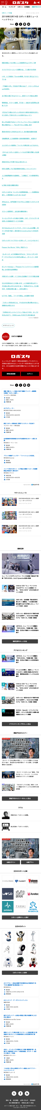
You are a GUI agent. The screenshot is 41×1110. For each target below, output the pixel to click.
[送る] (24, 24)
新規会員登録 (11, 374)
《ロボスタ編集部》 (33, 318)
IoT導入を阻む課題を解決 (10, 185)
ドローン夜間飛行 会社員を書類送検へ (15, 211)
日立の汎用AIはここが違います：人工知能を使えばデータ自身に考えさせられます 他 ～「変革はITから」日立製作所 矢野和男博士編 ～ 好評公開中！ (20, 286)
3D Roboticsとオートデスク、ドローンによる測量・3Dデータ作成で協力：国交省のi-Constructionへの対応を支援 (20, 230)
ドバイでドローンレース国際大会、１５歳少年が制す (19, 69)
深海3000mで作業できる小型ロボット (14, 162)
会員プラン (30, 862)
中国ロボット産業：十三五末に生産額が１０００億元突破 (20, 276)
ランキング (12, 7)
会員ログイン (11, 862)
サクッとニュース (9, 325)
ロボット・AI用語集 (24, 7)
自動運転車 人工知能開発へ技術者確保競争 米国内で (19, 138)
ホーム (4, 7)
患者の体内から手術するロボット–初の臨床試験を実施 (19, 132)
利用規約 (32, 1100)
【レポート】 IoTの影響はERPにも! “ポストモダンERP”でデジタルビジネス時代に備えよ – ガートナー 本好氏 (20, 257)
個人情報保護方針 (14, 1103)
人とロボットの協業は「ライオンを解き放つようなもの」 (20, 145)
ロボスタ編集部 (16, 336)
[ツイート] (16, 24)
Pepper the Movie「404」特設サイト (15, 247)
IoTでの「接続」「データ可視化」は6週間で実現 (18, 296)
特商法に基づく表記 (28, 1103)
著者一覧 (8, 1100)
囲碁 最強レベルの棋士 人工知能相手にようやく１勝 (19, 63)
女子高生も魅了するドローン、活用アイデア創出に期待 (20, 96)
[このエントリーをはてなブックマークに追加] (28, 24)
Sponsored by (27, 484)
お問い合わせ (24, 1100)
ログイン (30, 374)
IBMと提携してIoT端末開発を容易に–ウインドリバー (19, 169)
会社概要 (15, 1100)
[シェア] (20, 24)
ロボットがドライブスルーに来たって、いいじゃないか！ (20, 240)
